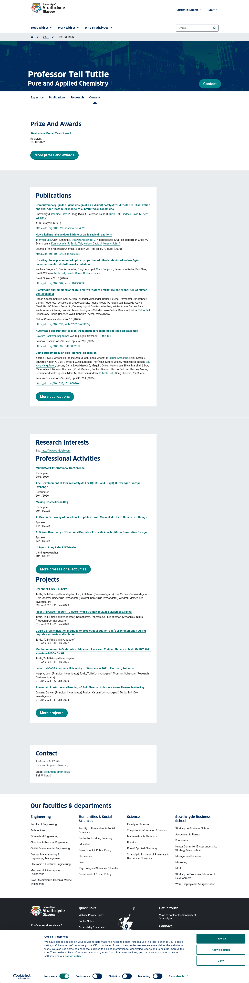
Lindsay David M (131, 214)
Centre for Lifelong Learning (95, 838)
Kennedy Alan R (60, 243)
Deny (221, 960)
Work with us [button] (67, 27)
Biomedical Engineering (44, 836)
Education (84, 844)
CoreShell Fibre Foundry (51, 589)
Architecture (37, 830)
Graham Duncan (92, 273)
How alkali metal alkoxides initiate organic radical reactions (74, 234)
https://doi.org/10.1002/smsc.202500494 (60, 283)
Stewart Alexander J (84, 239)
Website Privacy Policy (91, 915)
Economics (181, 840)
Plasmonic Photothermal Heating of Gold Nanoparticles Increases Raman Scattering (90, 687)
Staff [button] (212, 10)
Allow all (221, 938)
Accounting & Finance (188, 834)
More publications (55, 396)
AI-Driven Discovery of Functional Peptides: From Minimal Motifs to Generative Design (91, 517)
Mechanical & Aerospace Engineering (45, 872)
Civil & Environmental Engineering (50, 848)
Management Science (188, 856)
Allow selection (221, 949)
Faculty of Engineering (43, 824)
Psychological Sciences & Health (98, 868)
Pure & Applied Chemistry (142, 848)
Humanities (85, 856)
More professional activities (63, 569)
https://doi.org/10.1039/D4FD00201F (58, 346)
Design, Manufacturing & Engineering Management (45, 856)
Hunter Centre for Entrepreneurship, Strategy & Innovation (196, 848)
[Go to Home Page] (32, 36)
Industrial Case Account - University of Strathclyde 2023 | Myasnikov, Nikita (84, 611)
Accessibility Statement (92, 927)
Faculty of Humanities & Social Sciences (97, 830)
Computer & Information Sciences (147, 830)
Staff (46, 36)
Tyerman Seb (43, 239)
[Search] (214, 28)
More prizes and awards (54, 155)
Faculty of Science (138, 824)
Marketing (181, 862)
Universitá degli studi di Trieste (56, 547)
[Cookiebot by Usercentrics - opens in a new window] (22, 976)
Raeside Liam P (60, 214)
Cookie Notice (86, 921)
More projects (52, 713)
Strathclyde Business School (192, 828)
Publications (57, 97)
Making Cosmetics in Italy (52, 502)
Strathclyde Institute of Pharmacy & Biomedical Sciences (148, 856)
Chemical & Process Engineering (49, 842)
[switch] (97, 976)
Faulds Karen (74, 273)
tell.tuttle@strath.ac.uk (57, 771)
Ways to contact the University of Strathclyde (177, 917)
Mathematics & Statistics (142, 836)
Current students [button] (188, 10)
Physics (132, 842)
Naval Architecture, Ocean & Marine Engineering (51, 881)
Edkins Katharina (118, 358)
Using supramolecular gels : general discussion (66, 352)
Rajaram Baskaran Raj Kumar (52, 336)
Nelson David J (93, 243)
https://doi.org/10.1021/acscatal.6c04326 (60, 228)
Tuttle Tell (114, 214)
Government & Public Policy (95, 850)
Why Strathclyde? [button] (96, 27)
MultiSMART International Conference (60, 468)
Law (81, 862)
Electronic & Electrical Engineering (50, 864)
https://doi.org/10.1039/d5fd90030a (57, 383)
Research (77, 97)
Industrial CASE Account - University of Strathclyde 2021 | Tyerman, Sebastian (85, 668)
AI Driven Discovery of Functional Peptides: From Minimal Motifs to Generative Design (91, 532)
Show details (176, 976)
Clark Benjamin (104, 269)
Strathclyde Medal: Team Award (50, 133)
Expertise (37, 97)
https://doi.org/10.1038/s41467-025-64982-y (63, 324)
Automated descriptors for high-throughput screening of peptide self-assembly (87, 330)
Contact (210, 84)
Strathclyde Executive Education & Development (195, 876)
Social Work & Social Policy (95, 874)
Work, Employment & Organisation (195, 884)
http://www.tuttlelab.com (55, 450)
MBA (178, 868)
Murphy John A (111, 243)
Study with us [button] (40, 27)
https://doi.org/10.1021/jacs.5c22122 (58, 253)
